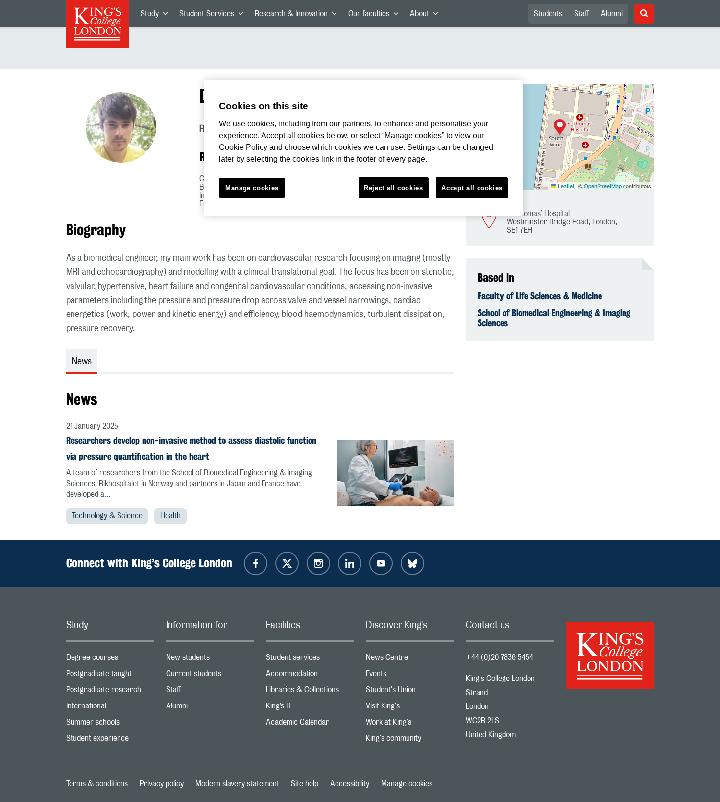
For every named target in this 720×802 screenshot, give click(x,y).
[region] (363, 148)
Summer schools (110, 724)
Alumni (612, 14)
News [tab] (82, 361)
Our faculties (376, 16)
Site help (304, 784)
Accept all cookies (472, 188)
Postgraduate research (110, 692)
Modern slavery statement (237, 784)
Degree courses (110, 660)
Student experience (110, 740)
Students (548, 14)
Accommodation (310, 676)
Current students (210, 676)
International (110, 708)
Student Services (214, 16)
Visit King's (410, 708)
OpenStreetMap (603, 186)
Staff (581, 14)
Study (157, 16)
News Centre (410, 660)
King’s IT (310, 708)
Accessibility (349, 784)
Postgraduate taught (110, 676)
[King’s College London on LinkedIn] (349, 563)
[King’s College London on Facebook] (255, 563)
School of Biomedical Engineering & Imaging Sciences (554, 318)
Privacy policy (162, 784)
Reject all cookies (393, 188)
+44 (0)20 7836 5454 (499, 657)
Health (170, 516)
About (427, 16)
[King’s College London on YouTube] (381, 563)
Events (410, 676)
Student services (310, 660)
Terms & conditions (97, 784)
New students (210, 660)
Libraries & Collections (310, 692)
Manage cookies (406, 784)
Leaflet (565, 186)
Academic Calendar (310, 724)
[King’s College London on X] (287, 563)
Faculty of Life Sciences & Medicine (540, 296)
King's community (410, 740)
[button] (560, 128)
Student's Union (410, 692)
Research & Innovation (298, 16)
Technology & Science (107, 516)
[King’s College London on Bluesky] (412, 563)
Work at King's (410, 724)
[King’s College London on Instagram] (318, 563)
